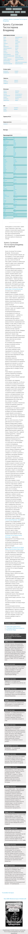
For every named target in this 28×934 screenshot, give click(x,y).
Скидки (17, 12)
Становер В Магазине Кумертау (15, 628)
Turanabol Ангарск (8, 893)
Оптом (23, 12)
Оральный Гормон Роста (13, 626)
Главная (8, 9)
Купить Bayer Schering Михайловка (14, 289)
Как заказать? (17, 9)
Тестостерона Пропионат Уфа (12, 519)
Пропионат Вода (11, 630)
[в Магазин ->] (14, 902)
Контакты (14, 14)
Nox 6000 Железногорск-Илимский (15, 899)
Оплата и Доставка (8, 12)
